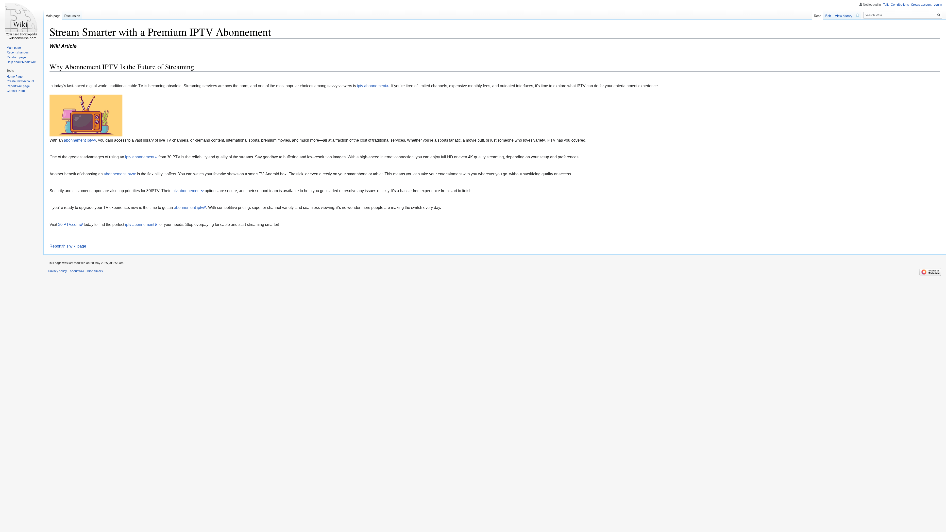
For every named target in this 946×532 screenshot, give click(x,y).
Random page (16, 57)
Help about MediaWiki (21, 62)
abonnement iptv (78, 140)
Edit (828, 16)
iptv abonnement (371, 86)
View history (843, 16)
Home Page (15, 76)
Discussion (72, 16)
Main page (53, 16)
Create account (921, 4)
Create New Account (20, 81)
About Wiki (77, 271)
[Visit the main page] (21, 19)
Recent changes (18, 52)
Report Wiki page (18, 86)
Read (817, 16)
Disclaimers (95, 271)
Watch (857, 15)
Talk (886, 4)
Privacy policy (57, 271)
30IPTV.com (69, 224)
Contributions (900, 4)
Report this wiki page (68, 246)
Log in (938, 4)
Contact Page (16, 91)
